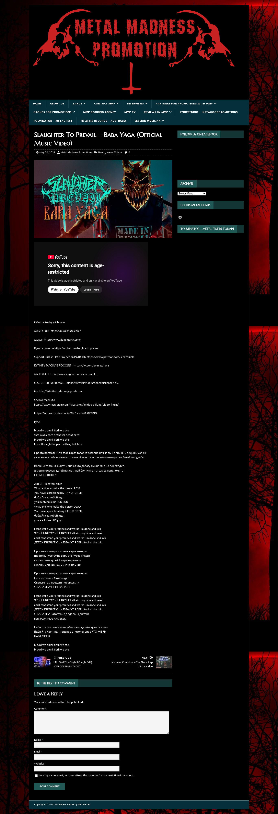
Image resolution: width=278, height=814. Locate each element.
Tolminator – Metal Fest (52, 121)
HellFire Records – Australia (103, 121)
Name (38, 740)
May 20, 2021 (47, 152)
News (110, 152)
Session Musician (148, 121)
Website (39, 763)
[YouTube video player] (91, 305)
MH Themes (84, 805)
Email (37, 751)
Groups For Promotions (52, 112)
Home (37, 103)
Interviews (135, 103)
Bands (77, 103)
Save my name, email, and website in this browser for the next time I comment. (86, 775)
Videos (118, 152)
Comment (40, 708)
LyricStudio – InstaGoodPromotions (209, 112)
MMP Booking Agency (99, 112)
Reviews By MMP (156, 112)
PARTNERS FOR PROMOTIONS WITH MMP (184, 103)
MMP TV (130, 112)
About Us (57, 103)
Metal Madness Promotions (76, 152)
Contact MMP (104, 103)
